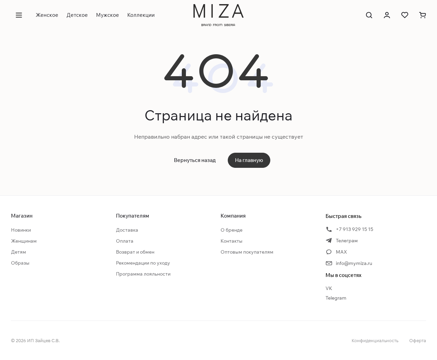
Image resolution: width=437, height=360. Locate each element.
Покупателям (132, 215)
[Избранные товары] (404, 15)
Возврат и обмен (135, 252)
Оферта (417, 340)
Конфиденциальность (375, 340)
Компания (233, 215)
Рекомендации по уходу (143, 263)
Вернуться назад (195, 160)
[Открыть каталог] (19, 15)
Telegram (336, 298)
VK (329, 288)
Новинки (21, 230)
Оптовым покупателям (247, 252)
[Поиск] (369, 15)
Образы (20, 263)
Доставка (127, 230)
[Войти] (386, 15)
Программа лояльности (143, 274)
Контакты (232, 241)
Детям (18, 252)
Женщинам (24, 241)
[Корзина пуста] (422, 15)
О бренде (232, 230)
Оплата (124, 241)
